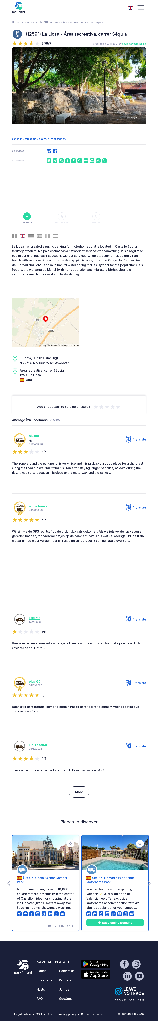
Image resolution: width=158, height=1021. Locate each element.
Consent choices (92, 1014)
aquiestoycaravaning (134, 43)
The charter (45, 980)
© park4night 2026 (131, 1013)
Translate (139, 439)
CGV (50, 1014)
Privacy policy (66, 1014)
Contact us (66, 971)
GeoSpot (65, 999)
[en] (130, 7)
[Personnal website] (30, 440)
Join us (64, 989)
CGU (39, 1014)
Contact (96, 222)
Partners (65, 980)
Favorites (61, 222)
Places (29, 22)
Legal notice (22, 1014)
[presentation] (17, 86)
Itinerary (27, 222)
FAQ (40, 999)
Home (16, 22)
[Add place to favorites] (70, 843)
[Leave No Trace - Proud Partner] (129, 994)
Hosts (41, 989)
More (79, 792)
